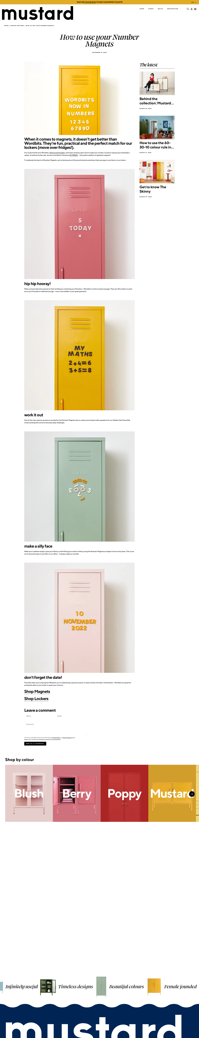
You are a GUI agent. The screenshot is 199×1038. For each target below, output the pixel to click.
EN (193, 2)
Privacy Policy (56, 737)
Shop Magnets (37, 691)
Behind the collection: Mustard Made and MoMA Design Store (155, 100)
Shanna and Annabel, (57, 153)
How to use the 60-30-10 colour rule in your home (155, 145)
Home (6, 25)
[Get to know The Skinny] (157, 171)
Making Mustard (17, 25)
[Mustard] (172, 793)
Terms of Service (67, 737)
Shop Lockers (36, 698)
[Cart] (195, 8)
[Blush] (29, 793)
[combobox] (194, 1)
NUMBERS (73, 155)
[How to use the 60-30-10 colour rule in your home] (157, 127)
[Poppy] (124, 793)
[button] (142, 8)
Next (192, 794)
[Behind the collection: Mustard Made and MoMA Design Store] (157, 83)
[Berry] (77, 793)
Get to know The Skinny (153, 189)
